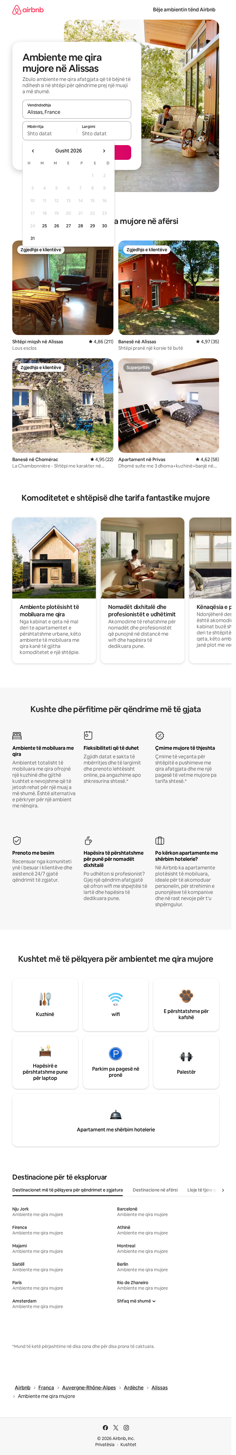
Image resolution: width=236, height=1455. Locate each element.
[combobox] (76, 112)
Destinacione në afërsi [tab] (155, 1190)
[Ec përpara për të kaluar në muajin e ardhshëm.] (104, 151)
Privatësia (105, 1444)
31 (32, 238)
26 (56, 226)
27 (68, 226)
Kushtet (128, 1444)
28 (80, 226)
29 (92, 226)
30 (104, 226)
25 (44, 226)
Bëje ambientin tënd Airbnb (184, 9)
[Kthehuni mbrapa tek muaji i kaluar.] (33, 151)
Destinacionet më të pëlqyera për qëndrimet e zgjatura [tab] (67, 1190)
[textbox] (49, 133)
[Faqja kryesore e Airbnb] (28, 9)
